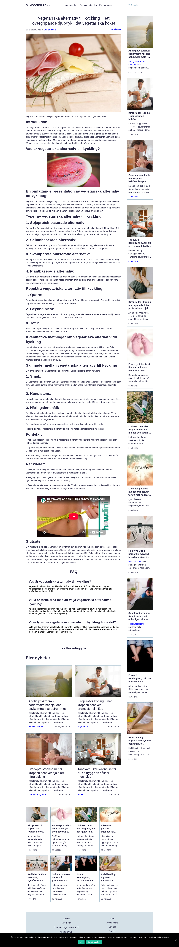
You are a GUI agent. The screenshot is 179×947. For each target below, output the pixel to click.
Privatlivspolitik (94, 942)
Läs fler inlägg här (74, 648)
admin (80, 794)
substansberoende (136, 624)
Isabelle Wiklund (36, 726)
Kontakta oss (105, 5)
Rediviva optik (134, 561)
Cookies (93, 5)
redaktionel (116, 29)
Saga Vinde (83, 726)
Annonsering (71, 5)
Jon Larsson (50, 29)
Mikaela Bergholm (37, 794)
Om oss (83, 5)
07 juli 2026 (133, 261)
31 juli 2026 (133, 197)
